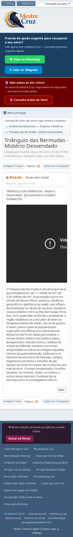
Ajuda (17, 528)
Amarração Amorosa (16, 504)
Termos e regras (31, 528)
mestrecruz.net (58, 514)
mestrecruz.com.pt (34, 518)
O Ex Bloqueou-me (43, 476)
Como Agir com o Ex (52, 483)
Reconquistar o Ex (44, 449)
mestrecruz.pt (13, 518)
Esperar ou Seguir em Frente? (21, 490)
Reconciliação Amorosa (17, 456)
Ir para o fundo (13, 166)
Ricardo (16, 177)
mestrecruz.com (37, 514)
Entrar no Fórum (19, 438)
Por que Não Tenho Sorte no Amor (23, 497)
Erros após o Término (16, 476)
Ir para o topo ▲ (50, 528)
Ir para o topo (12, 401)
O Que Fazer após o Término (20, 483)
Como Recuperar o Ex (16, 449)
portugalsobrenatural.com (36, 522)
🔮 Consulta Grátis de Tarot (29, 100)
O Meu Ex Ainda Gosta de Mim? (50, 462)
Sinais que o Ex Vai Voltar (50, 456)
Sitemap (37, 533)
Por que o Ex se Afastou (17, 469)
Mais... (62, 390)
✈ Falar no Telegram (23, 70)
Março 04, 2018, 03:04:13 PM (20, 183)
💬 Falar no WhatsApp (24, 59)
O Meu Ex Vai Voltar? (15, 462)
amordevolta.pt (56, 518)
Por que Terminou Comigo (50, 469)
